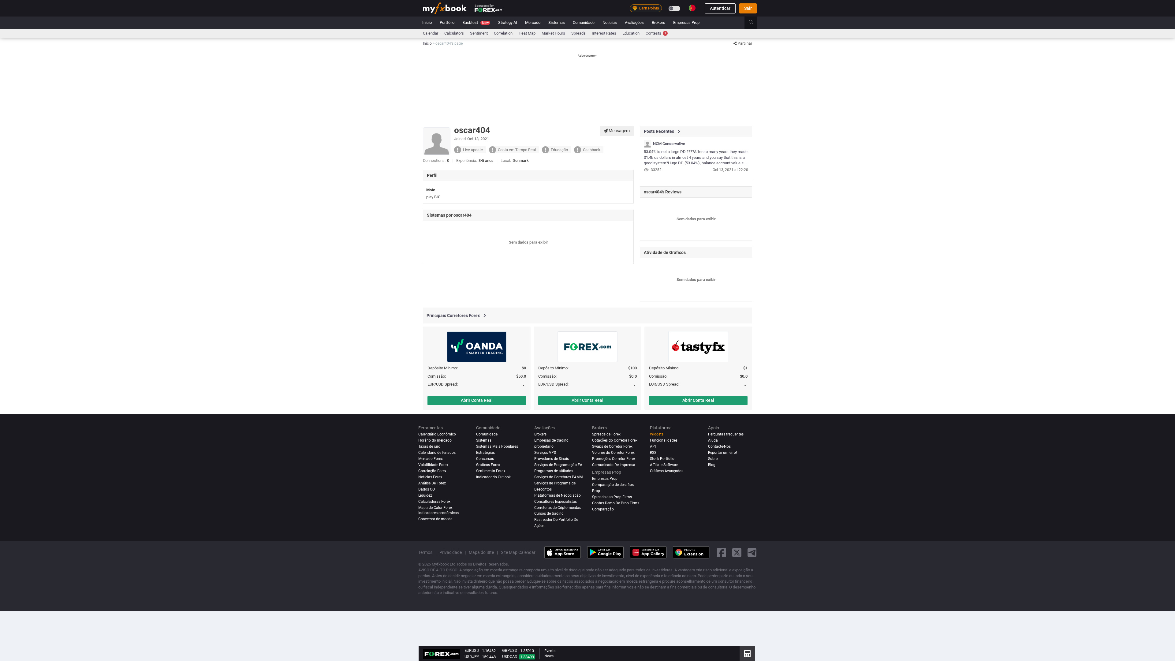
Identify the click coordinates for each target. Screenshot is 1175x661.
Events (549, 651)
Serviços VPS (545, 452)
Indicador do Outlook (493, 477)
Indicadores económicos (438, 513)
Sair (748, 8)
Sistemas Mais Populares (497, 446)
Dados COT (427, 489)
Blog (711, 465)
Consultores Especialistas (555, 501)
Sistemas (556, 22)
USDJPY (471, 656)
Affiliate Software (664, 465)
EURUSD (471, 650)
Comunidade (584, 22)
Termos (425, 552)
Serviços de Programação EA (558, 465)
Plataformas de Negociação (557, 495)
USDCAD (509, 656)
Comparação (603, 509)
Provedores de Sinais (551, 459)
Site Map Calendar (518, 552)
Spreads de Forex (606, 434)
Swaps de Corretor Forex (612, 446)
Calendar (430, 33)
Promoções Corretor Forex (614, 459)
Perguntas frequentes (726, 434)
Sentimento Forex (490, 471)
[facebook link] (721, 552)
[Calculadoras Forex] (747, 653)
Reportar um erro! (722, 452)
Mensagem (619, 130)
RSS (653, 452)
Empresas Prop (686, 22)
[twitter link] (736, 552)
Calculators (454, 33)
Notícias (609, 22)
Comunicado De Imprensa (613, 465)
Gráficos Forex (488, 465)
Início (427, 22)
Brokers (658, 22)
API (653, 446)
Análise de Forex (432, 483)
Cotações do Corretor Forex (614, 440)
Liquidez (425, 495)
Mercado (532, 22)
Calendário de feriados (437, 452)
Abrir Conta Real (477, 400)
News (549, 656)
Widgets (656, 434)
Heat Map (527, 33)
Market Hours (553, 33)
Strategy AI (507, 22)
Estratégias (485, 452)
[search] (754, 23)
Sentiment (479, 33)
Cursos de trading (549, 513)
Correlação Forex (432, 471)
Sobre (713, 459)
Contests (656, 33)
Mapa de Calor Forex (435, 508)
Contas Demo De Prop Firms (615, 503)
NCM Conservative (669, 144)
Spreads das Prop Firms (612, 497)
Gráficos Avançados (666, 471)
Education (631, 33)
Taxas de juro (429, 446)
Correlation (503, 33)
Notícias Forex (430, 477)
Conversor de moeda (435, 519)
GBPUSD (509, 650)
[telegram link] (752, 552)
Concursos (485, 459)
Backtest (475, 22)
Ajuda (713, 440)
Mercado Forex (430, 459)
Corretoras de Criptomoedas (557, 508)
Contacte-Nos (719, 446)
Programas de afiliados (553, 471)
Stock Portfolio (662, 459)
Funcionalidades (663, 440)
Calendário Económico (437, 434)
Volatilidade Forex (433, 465)
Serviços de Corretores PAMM (558, 477)
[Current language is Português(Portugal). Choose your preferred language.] (692, 8)
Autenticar (720, 8)
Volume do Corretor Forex (613, 452)
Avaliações (634, 22)
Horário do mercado (435, 440)
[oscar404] (647, 144)
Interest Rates (604, 33)
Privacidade (450, 552)
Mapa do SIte (481, 552)
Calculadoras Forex (434, 501)
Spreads (578, 33)
